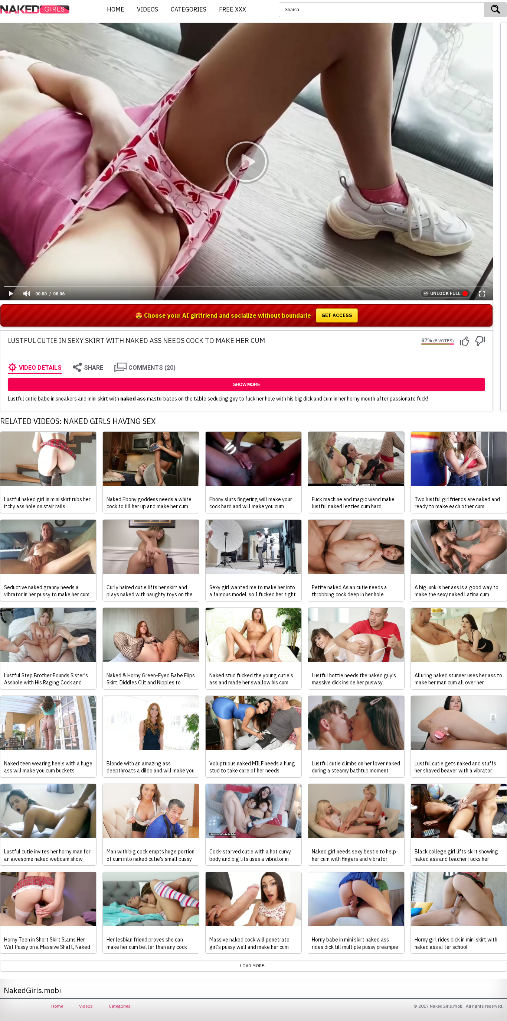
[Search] (495, 9)
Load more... (253, 965)
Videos (86, 1006)
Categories (120, 1006)
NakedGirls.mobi (37, 9)
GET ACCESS (336, 315)
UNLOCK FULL (445, 293)
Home (57, 1006)
